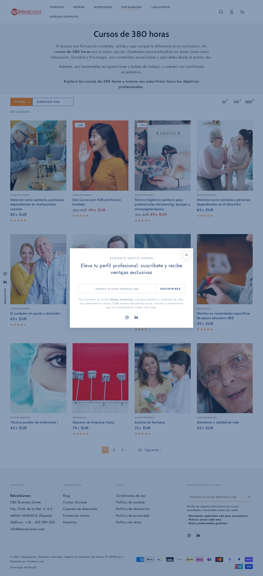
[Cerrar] (186, 254)
